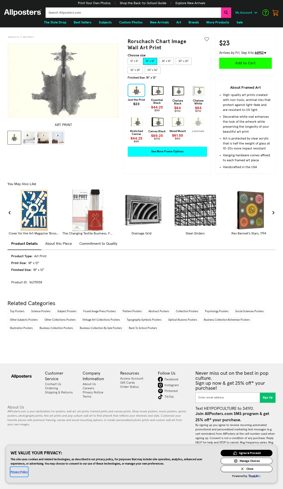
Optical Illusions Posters (182, 320)
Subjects (13, 37)
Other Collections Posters (60, 320)
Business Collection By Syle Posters (101, 328)
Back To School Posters (143, 328)
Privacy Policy (19, 472)
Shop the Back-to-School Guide (143, 3)
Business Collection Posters (56, 328)
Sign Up (268, 397)
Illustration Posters (21, 328)
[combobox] (133, 12)
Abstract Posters (159, 311)
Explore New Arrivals (190, 3)
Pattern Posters (132, 311)
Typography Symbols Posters (144, 320)
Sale (240, 22)
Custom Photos (131, 22)
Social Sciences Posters (249, 311)
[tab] (134, 61)
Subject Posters (66, 311)
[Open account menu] (255, 12)
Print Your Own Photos (94, 3)
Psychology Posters (217, 311)
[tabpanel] (167, 113)
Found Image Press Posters (99, 311)
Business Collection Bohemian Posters (227, 320)
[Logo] (22, 12)
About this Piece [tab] (58, 244)
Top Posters (17, 311)
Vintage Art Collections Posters (101, 320)
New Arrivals (159, 22)
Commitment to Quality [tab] (98, 244)
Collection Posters (187, 311)
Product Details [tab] (24, 244)
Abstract (28, 37)
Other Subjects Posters (24, 320)
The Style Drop (55, 22)
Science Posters (41, 311)
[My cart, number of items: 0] (275, 12)
